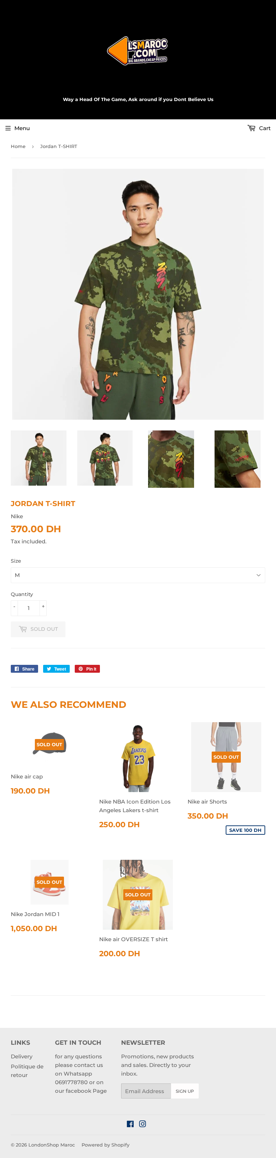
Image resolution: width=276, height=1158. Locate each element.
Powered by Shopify (105, 1145)
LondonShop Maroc (51, 1145)
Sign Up (185, 1091)
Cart (264, 128)
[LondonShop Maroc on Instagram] (142, 1124)
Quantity (22, 594)
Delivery (21, 1056)
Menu (22, 128)
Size (16, 561)
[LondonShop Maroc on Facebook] (130, 1124)
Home (18, 146)
